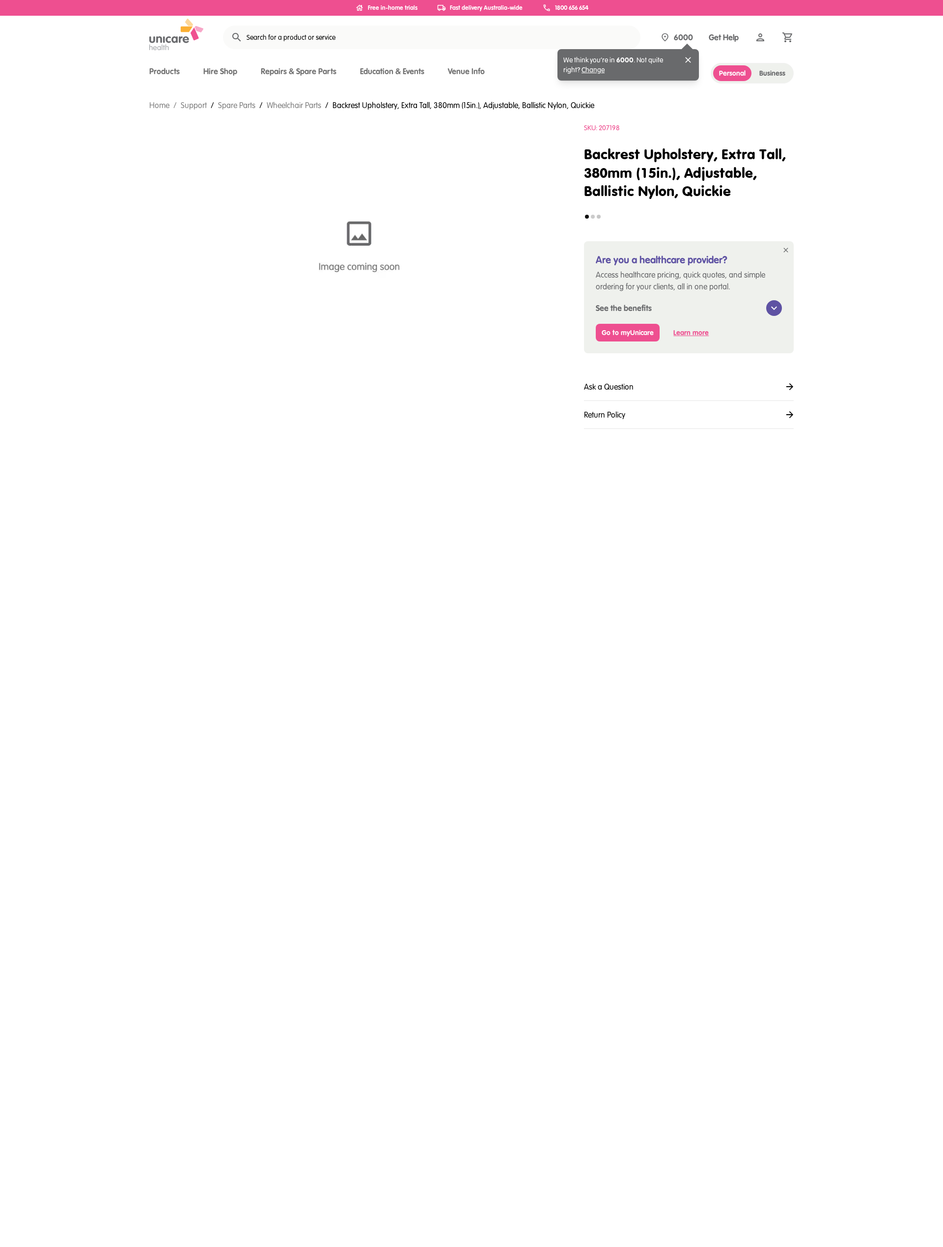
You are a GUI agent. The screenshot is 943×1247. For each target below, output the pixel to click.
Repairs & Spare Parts (298, 71)
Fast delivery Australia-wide (486, 7)
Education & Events (392, 71)
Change (593, 70)
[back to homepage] (176, 34)
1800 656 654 (571, 7)
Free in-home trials (392, 7)
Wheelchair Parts (294, 105)
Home (159, 105)
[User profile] (760, 37)
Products (164, 71)
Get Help (724, 37)
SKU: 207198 (602, 128)
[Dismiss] (688, 60)
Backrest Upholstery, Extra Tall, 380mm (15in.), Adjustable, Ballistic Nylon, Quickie (463, 105)
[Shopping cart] (788, 37)
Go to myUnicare (628, 333)
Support (194, 105)
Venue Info (466, 71)
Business (772, 73)
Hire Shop (220, 71)
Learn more (691, 333)
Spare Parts (236, 105)
